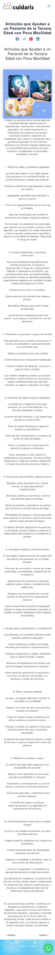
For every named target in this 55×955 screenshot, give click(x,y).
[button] (48, 948)
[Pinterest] (31, 39)
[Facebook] (17, 39)
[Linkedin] (37, 39)
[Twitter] (24, 39)
